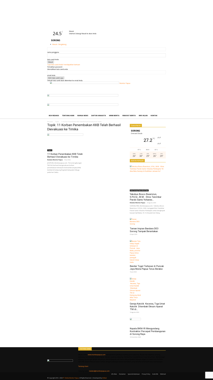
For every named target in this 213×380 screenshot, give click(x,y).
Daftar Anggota (98, 115)
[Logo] (82, 96)
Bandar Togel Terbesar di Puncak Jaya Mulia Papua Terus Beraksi (147, 267)
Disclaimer (122, 374)
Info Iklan (143, 115)
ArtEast (104, 378)
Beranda (50, 122)
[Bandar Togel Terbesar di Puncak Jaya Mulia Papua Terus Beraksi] (148, 251)
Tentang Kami (68, 115)
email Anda (51, 75)
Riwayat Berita (129, 115)
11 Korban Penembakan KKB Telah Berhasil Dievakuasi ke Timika (65, 155)
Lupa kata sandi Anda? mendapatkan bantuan (63, 65)
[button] (163, 97)
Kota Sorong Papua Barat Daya (139, 190)
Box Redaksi (54, 115)
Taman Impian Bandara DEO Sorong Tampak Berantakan (144, 230)
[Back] (75, 29)
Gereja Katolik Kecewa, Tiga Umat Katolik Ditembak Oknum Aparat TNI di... (147, 306)
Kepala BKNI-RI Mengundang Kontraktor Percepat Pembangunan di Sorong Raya (147, 331)
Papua (50, 150)
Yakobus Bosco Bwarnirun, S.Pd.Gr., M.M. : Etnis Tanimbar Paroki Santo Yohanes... (145, 197)
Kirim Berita (114, 115)
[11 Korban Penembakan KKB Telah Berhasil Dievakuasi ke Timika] (65, 142)
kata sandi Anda (53, 59)
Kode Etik (155, 374)
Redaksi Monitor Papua (55, 160)
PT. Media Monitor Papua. (71, 378)
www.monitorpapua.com (96, 355)
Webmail (163, 374)
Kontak (154, 115)
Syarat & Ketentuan (134, 374)
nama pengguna (53, 52)
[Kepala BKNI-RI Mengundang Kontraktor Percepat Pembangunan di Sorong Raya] (148, 322)
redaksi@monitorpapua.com (99, 371)
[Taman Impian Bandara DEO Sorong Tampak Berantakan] (148, 222)
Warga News (82, 115)
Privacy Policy (146, 374)
